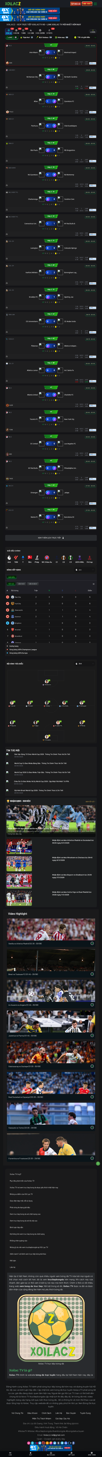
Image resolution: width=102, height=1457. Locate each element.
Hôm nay (63, 37)
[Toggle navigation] (95, 3)
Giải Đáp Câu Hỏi (62, 1419)
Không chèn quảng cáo (18, 1241)
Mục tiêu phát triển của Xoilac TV (22, 1181)
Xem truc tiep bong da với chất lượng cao (25, 1214)
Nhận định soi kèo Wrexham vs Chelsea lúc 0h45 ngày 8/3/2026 (72, 858)
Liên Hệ (59, 1413)
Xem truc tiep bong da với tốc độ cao (23, 1221)
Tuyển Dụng (85, 1413)
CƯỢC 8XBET (87, 3)
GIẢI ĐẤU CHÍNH (13, 551)
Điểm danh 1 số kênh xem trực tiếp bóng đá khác (28, 1254)
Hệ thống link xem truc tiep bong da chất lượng (27, 1234)
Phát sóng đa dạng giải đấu (20, 1207)
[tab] (8, 31)
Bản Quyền (71, 1413)
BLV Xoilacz (45, 37)
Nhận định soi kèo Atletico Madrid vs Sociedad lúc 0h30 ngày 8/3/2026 (73, 841)
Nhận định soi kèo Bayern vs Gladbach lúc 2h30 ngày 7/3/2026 (72, 876)
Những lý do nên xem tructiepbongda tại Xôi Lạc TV (29, 1247)
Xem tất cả (90, 801)
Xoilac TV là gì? (15, 1174)
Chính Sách (46, 1413)
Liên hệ (12, 1267)
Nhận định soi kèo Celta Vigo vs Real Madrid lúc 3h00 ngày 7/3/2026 (72, 893)
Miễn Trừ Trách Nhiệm (41, 1419)
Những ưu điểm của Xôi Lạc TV (21, 1194)
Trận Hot (28, 37)
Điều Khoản (32, 1413)
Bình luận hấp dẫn (16, 1227)
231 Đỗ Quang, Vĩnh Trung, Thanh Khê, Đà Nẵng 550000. (54, 1423)
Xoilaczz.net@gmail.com (54, 1435)
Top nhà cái (75, 3)
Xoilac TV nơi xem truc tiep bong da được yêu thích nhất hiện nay (34, 1187)
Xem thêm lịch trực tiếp (49, 538)
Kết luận (13, 1261)
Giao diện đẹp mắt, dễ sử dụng (21, 1201)
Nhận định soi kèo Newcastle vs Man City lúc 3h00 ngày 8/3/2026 (38, 828)
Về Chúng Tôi (17, 1413)
